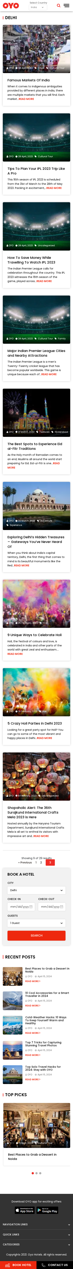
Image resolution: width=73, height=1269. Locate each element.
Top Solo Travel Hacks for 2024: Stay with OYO (43, 1068)
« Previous (25, 862)
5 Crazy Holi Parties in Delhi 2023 (34, 723)
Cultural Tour (45, 1143)
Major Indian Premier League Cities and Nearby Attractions (36, 353)
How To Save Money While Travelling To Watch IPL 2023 (31, 260)
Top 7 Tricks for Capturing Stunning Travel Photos (43, 1044)
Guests (12, 916)
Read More (26, 99)
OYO (11, 68)
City (10, 883)
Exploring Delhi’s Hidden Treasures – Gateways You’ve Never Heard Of (35, 542)
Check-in (14, 899)
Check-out (46, 899)
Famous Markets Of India (28, 80)
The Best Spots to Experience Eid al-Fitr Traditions (34, 446)
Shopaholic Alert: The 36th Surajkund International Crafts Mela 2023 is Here (32, 812)
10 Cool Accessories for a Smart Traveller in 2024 (47, 994)
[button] (33, 1173)
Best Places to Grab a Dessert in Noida (47, 970)
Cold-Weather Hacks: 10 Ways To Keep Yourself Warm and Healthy (45, 1020)
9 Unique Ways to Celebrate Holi (34, 635)
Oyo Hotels (35, 1254)
